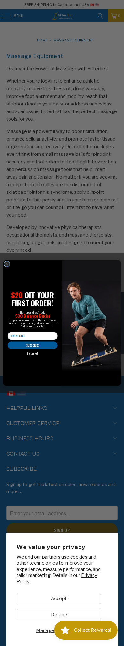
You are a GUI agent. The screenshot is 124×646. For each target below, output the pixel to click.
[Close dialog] (7, 264)
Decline (59, 615)
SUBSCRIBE (32, 345)
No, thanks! (32, 353)
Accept (59, 598)
